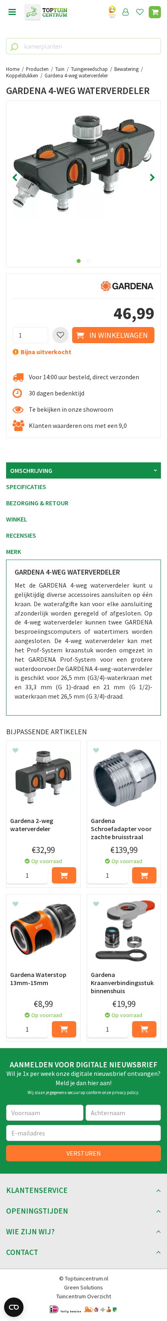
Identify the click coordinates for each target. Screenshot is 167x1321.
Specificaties (26, 487)
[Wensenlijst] (140, 12)
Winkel (16, 519)
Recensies (21, 535)
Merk (13, 551)
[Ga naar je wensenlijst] (141, 12)
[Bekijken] (155, 12)
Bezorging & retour (37, 503)
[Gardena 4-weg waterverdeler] (83, 178)
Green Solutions (83, 1287)
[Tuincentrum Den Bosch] (45, 12)
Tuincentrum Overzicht (83, 1296)
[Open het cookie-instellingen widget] (14, 1307)
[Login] (126, 12)
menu (12, 12)
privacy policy (125, 1092)
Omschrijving (31, 470)
